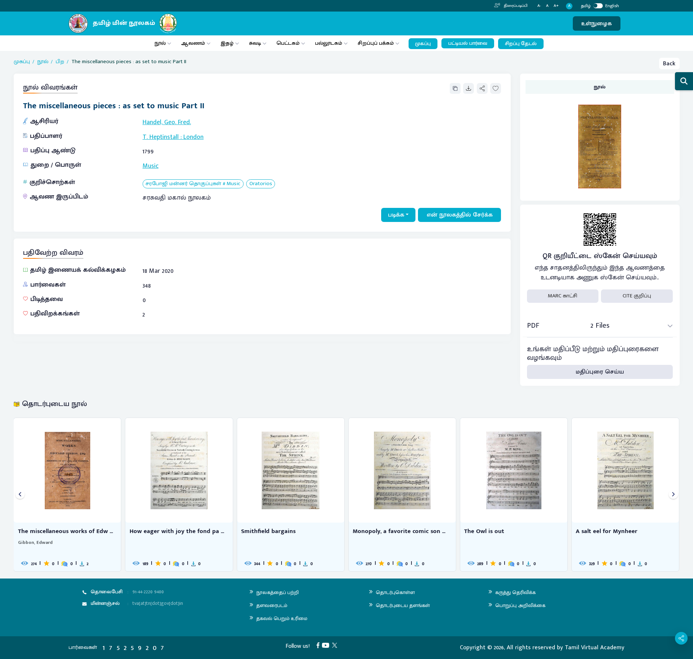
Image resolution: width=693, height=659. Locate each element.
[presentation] (20, 494)
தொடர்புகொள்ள (395, 592)
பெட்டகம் (288, 43)
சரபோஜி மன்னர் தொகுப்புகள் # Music (192, 184)
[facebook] (319, 645)
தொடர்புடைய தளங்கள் (403, 605)
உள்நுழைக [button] (596, 23)
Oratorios (260, 184)
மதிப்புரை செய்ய (600, 372)
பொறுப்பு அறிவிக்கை (520, 605)
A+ (556, 6)
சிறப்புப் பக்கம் (376, 43)
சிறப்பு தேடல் (521, 43)
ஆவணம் (193, 43)
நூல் (160, 43)
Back (669, 63)
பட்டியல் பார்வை (467, 43)
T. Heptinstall (161, 137)
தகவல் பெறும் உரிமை (282, 618)
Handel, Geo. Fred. (167, 122)
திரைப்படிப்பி (515, 6)
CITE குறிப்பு (637, 295)
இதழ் (227, 43)
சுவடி (255, 43)
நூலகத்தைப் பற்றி (277, 592)
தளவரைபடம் (271, 605)
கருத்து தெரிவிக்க (515, 592)
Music (150, 166)
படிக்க (396, 215)
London (193, 137)
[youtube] (327, 645)
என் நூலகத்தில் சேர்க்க (460, 215)
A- (539, 6)
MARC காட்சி (562, 295)
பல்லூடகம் (328, 43)
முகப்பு (423, 43)
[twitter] (336, 645)
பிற (60, 62)
